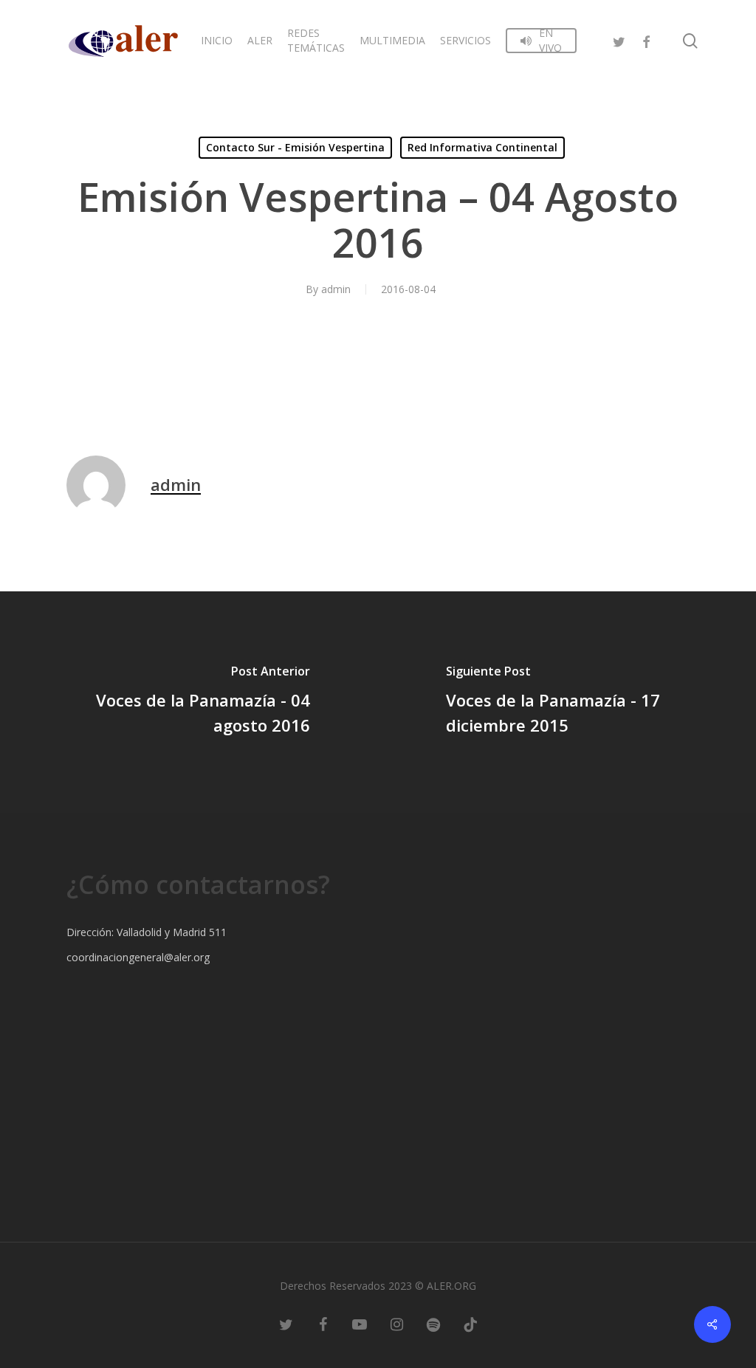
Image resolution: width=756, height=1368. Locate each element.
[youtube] (359, 1324)
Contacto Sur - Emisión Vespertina (295, 147)
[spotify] (433, 1324)
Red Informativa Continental (482, 147)
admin (336, 289)
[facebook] (646, 40)
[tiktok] (470, 1324)
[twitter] (619, 40)
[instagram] (396, 1324)
